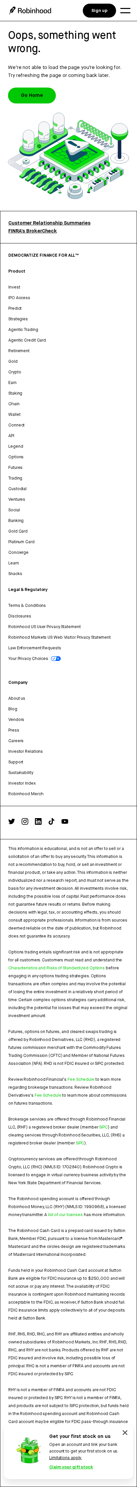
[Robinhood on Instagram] (25, 823)
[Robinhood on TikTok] (51, 823)
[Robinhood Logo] (30, 10)
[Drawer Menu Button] (125, 11)
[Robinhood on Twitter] (11, 822)
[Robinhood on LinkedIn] (38, 823)
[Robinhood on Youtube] (65, 823)
